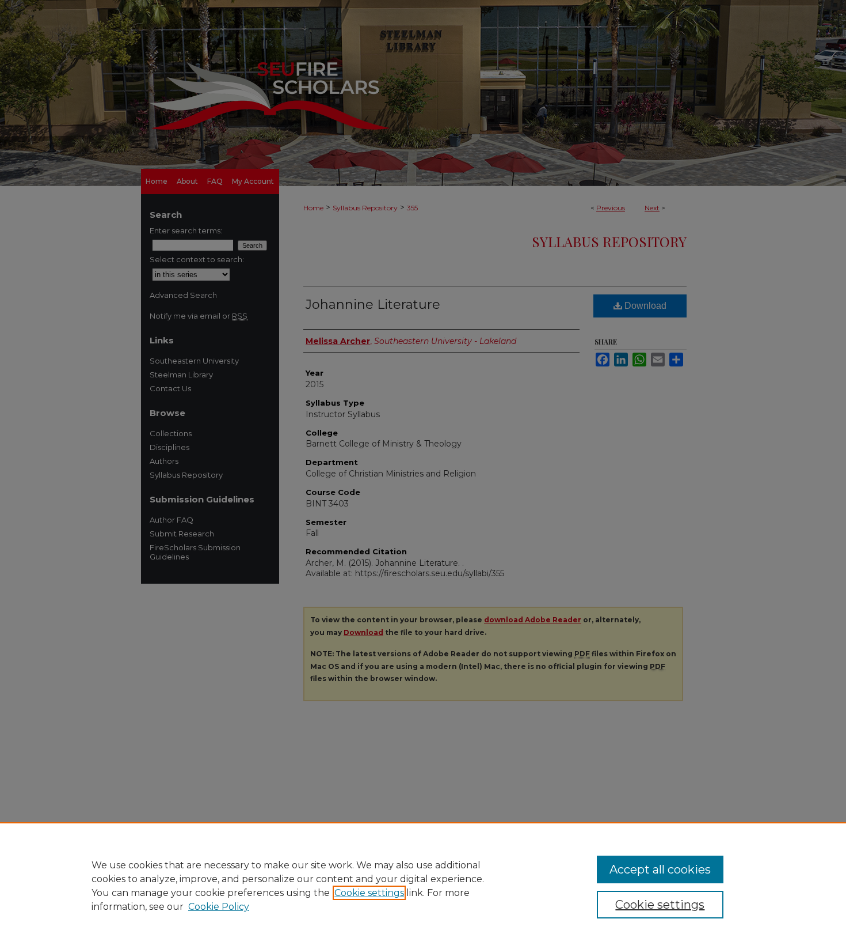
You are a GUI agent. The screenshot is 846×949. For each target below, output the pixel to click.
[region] (423, 885)
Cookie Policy (218, 906)
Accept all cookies (660, 869)
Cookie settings (369, 892)
